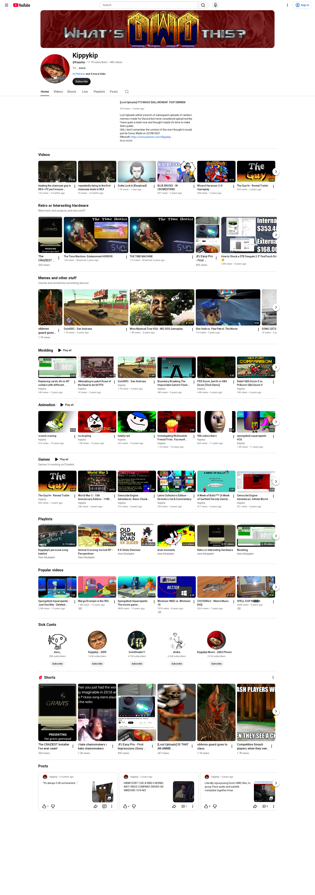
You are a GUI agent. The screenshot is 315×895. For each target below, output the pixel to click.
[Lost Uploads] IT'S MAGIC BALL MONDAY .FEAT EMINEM (152, 102)
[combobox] (150, 5)
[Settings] (287, 5)
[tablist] (157, 91)
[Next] (276, 171)
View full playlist (46, 557)
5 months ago (66, 777)
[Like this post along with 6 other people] (125, 806)
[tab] (44, 91)
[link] (78, 792)
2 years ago (146, 777)
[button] (126, 140)
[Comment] (104, 806)
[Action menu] (111, 806)
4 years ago (227, 777)
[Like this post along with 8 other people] (206, 806)
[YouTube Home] (21, 5)
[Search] (203, 5)
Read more (126, 141)
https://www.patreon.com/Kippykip (151, 136)
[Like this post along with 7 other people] (44, 806)
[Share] (95, 806)
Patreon (80, 73)
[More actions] (74, 186)
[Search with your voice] (215, 5)
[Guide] (6, 5)
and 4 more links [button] (96, 73)
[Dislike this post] (53, 806)
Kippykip (42, 389)
